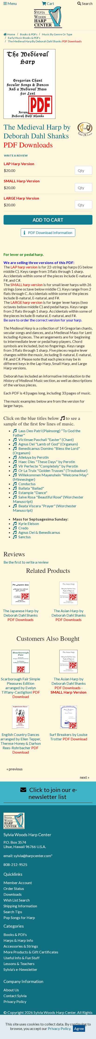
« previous (15, 769)
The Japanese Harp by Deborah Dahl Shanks (20, 615)
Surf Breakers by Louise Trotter (68, 736)
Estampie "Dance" (32, 492)
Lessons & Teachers (18, 963)
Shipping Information (20, 906)
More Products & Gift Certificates (30, 952)
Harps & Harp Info (18, 940)
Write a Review (16, 155)
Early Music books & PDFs (24, 38)
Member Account (17, 882)
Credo (23, 528)
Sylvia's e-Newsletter (20, 969)
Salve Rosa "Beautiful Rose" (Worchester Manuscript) (48, 499)
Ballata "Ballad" (31, 488)
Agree (79, 1028)
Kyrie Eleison (28, 523)
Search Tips (12, 911)
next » (84, 777)
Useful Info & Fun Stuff (21, 957)
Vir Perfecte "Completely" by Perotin (48, 466)
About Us (11, 990)
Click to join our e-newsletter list (52, 793)
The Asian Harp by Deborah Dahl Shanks (68, 615)
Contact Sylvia (15, 995)
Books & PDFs (29, 34)
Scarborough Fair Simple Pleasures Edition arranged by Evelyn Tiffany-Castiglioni (20, 688)
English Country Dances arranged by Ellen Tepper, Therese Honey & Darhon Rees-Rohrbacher (20, 743)
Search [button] (87, 3)
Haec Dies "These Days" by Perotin (46, 461)
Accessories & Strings (20, 946)
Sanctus (24, 537)
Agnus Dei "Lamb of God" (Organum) (48, 444)
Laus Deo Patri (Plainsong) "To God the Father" (46, 432)
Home (11, 34)
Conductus (27, 483)
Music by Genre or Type (57, 34)
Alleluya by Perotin (33, 457)
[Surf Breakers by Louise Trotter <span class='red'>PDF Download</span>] (68, 717)
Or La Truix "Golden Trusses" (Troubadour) (52, 470)
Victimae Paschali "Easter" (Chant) (46, 439)
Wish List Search (16, 900)
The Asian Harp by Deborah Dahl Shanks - (68, 685)
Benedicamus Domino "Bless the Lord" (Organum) (46, 450)
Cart (50, 3)
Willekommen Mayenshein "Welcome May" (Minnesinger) (50, 477)
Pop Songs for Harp (19, 917)
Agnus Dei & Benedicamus (39, 532)
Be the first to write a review (25, 562)
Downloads (12, 894)
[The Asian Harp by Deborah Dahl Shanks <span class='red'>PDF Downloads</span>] (68, 593)
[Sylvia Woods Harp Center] (48, 16)
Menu (12, 3)
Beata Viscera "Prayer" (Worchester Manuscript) (44, 508)
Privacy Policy (14, 1001)
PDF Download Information (48, 232)
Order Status (13, 888)
